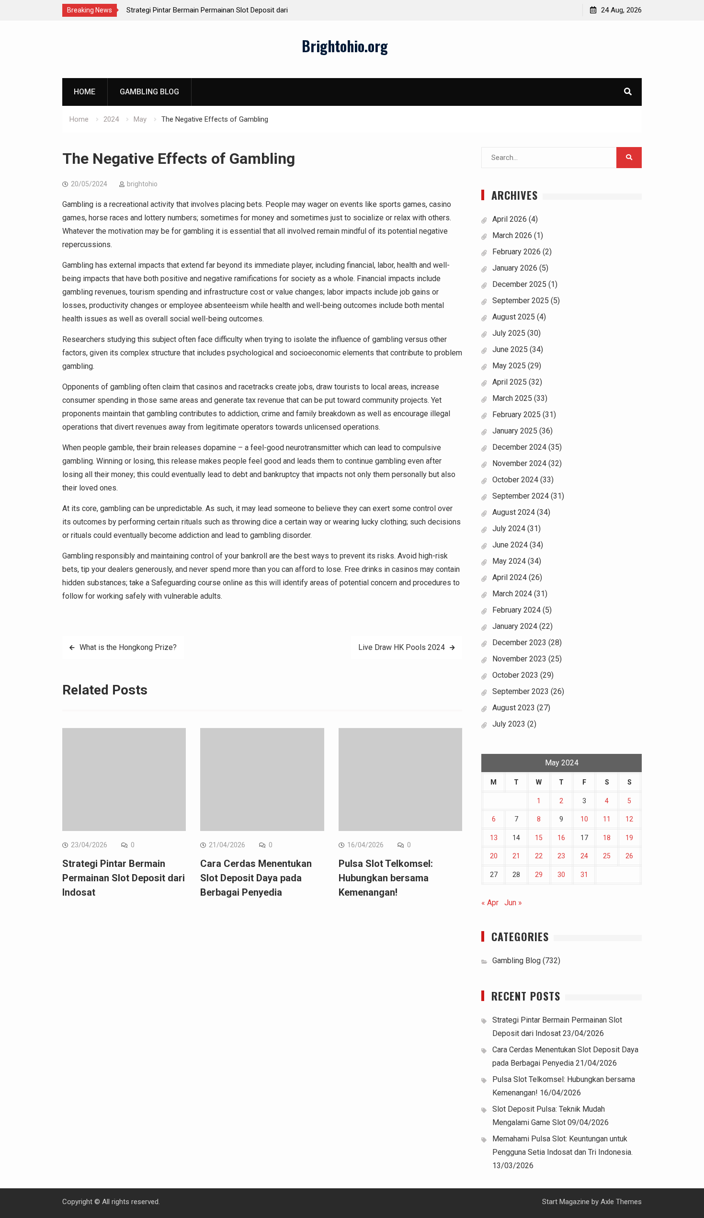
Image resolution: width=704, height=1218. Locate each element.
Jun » (513, 902)
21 (516, 856)
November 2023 (519, 658)
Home (84, 91)
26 (629, 856)
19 (629, 838)
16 (561, 838)
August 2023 (513, 707)
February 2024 (516, 610)
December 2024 (519, 447)
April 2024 (509, 577)
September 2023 (520, 691)
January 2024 (514, 626)
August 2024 (513, 512)
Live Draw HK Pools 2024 (401, 647)
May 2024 (509, 561)
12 (629, 819)
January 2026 (514, 268)
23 (561, 856)
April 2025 (509, 382)
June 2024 (510, 544)
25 (607, 856)
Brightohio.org (345, 46)
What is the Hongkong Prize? (128, 647)
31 (584, 874)
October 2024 (515, 479)
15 (539, 838)
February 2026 (516, 251)
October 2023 (515, 675)
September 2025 (520, 300)
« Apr (490, 902)
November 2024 (519, 463)
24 (584, 856)
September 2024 (520, 496)
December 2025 (519, 284)
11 (607, 819)
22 (539, 856)
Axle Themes (621, 1201)
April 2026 (509, 219)
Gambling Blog (149, 91)
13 (494, 838)
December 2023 (519, 642)
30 (561, 874)
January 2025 (514, 430)
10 (584, 819)
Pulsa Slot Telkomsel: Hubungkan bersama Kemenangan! (386, 878)
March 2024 (512, 593)
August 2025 (513, 316)
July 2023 (508, 724)
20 (494, 856)
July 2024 (508, 528)
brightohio (142, 184)
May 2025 (509, 365)
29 (539, 874)
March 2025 (512, 398)
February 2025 (516, 414)
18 (607, 838)
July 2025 (508, 333)
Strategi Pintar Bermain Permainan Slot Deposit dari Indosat (123, 878)
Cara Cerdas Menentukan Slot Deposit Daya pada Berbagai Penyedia (256, 878)
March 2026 (512, 235)
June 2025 (510, 349)
